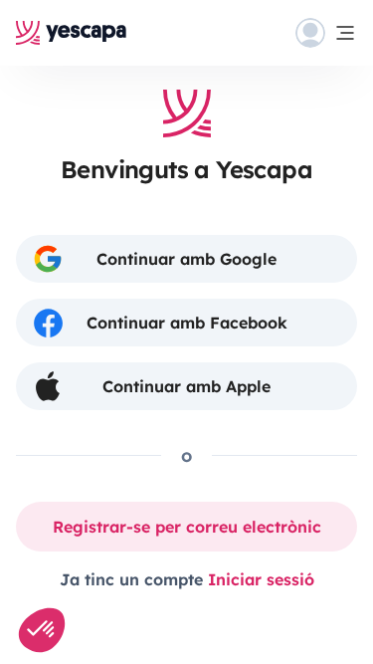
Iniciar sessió (261, 579)
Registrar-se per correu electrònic (187, 527)
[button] (42, 630)
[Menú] (326, 33)
